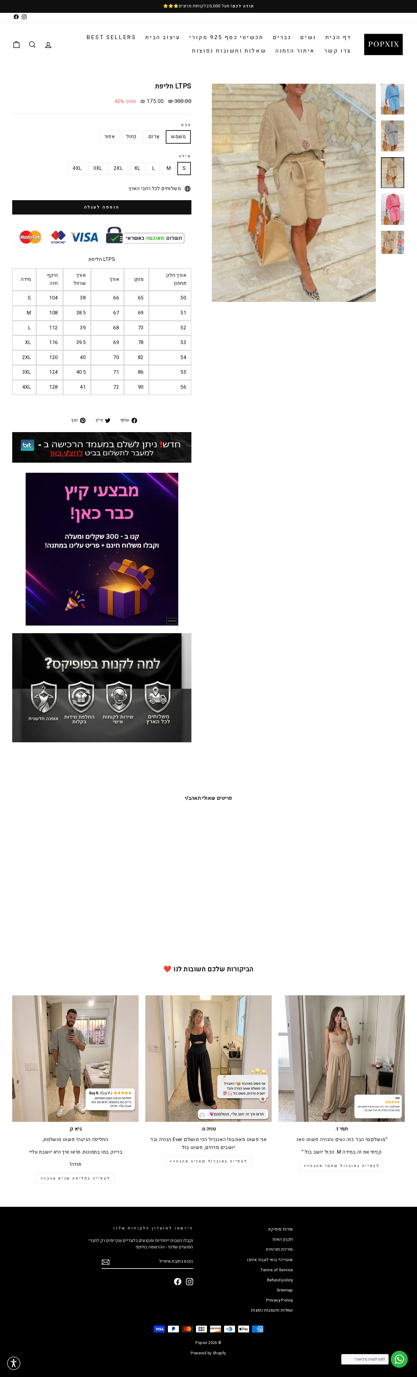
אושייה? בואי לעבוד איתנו (270, 1260)
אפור (109, 136)
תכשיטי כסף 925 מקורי (226, 37)
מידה (185, 156)
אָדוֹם (154, 136)
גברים (282, 37)
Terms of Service (276, 1270)
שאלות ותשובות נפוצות (229, 51)
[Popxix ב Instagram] (189, 1281)
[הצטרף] (106, 1262)
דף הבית (338, 37)
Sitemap (285, 1290)
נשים (308, 37)
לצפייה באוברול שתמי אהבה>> (342, 1166)
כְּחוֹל (131, 136)
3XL (97, 168)
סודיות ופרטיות (279, 1250)
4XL (77, 168)
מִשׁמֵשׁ (178, 136)
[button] (13, 1363)
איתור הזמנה (295, 51)
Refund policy (280, 1280)
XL (137, 168)
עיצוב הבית (162, 37)
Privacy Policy (279, 1300)
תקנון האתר (282, 1239)
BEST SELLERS (111, 37)
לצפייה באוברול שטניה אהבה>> (208, 1161)
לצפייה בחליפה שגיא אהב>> (75, 1178)
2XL (118, 168)
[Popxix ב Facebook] (177, 1281)
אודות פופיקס (280, 1229)
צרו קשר (337, 51)
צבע (186, 124)
